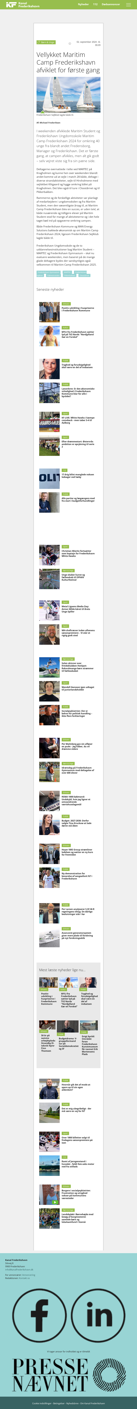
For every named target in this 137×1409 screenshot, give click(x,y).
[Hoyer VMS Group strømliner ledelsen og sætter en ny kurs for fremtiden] (49, 854)
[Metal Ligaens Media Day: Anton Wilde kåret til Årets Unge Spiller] (49, 610)
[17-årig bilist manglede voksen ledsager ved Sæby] (49, 479)
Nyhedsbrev (72, 1403)
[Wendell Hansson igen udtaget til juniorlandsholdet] (49, 691)
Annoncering (28, 1274)
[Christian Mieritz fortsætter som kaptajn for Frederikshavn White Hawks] (49, 555)
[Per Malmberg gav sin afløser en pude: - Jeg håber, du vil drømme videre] (49, 748)
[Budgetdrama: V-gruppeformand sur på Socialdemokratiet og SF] (68, 1026)
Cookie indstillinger (42, 1403)
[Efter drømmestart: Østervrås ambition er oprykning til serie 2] (49, 446)
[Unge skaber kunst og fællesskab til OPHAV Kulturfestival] (49, 579)
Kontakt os (24, 1278)
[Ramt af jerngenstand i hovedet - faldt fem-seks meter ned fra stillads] (49, 1165)
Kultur (65, 327)
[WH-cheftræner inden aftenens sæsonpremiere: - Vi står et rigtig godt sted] (49, 634)
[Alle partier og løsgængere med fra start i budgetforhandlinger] (49, 502)
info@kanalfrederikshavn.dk (19, 1269)
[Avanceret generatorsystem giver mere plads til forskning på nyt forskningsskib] (49, 937)
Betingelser (59, 1403)
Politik (65, 360)
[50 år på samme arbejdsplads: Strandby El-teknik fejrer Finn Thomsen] (47, 1025)
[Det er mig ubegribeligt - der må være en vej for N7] (49, 1113)
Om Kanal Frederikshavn (92, 1403)
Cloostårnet (84, 275)
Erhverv (66, 304)
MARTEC (67, 272)
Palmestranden (53, 275)
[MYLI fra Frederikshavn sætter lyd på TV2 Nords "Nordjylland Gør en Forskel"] (49, 336)
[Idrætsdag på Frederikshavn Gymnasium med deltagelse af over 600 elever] (49, 772)
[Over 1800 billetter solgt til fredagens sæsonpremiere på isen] (49, 1142)
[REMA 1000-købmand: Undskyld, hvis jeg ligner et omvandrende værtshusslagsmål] (49, 801)
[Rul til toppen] (131, 1403)
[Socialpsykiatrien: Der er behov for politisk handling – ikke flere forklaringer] (49, 715)
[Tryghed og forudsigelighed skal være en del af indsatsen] (49, 369)
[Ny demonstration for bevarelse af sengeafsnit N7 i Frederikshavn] (49, 877)
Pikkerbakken (69, 275)
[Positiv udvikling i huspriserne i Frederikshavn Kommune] (49, 312)
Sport (65, 413)
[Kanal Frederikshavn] (22, 4)
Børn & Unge (68, 570)
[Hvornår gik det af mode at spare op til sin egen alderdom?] (49, 1089)
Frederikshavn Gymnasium (48, 272)
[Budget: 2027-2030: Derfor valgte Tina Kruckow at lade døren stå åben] (49, 825)
